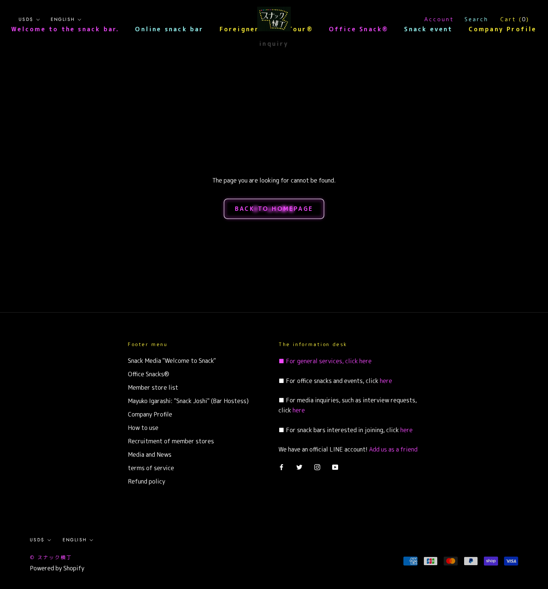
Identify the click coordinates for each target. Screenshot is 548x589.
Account (439, 19)
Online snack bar (169, 29)
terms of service (151, 468)
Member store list (153, 387)
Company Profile (503, 29)
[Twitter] (299, 467)
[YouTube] (335, 467)
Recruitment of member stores (171, 441)
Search (476, 19)
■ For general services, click (318, 361)
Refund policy (146, 481)
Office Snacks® (148, 374)
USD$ (26, 19)
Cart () (514, 19)
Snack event (428, 29)
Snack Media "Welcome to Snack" (172, 361)
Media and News (149, 454)
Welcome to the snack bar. (65, 29)
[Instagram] (317, 467)
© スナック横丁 (51, 557)
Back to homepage (274, 209)
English (63, 19)
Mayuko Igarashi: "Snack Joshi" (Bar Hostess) (188, 401)
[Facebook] (281, 467)
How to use (143, 428)
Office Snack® (359, 29)
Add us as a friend (393, 449)
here (365, 361)
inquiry (274, 43)
